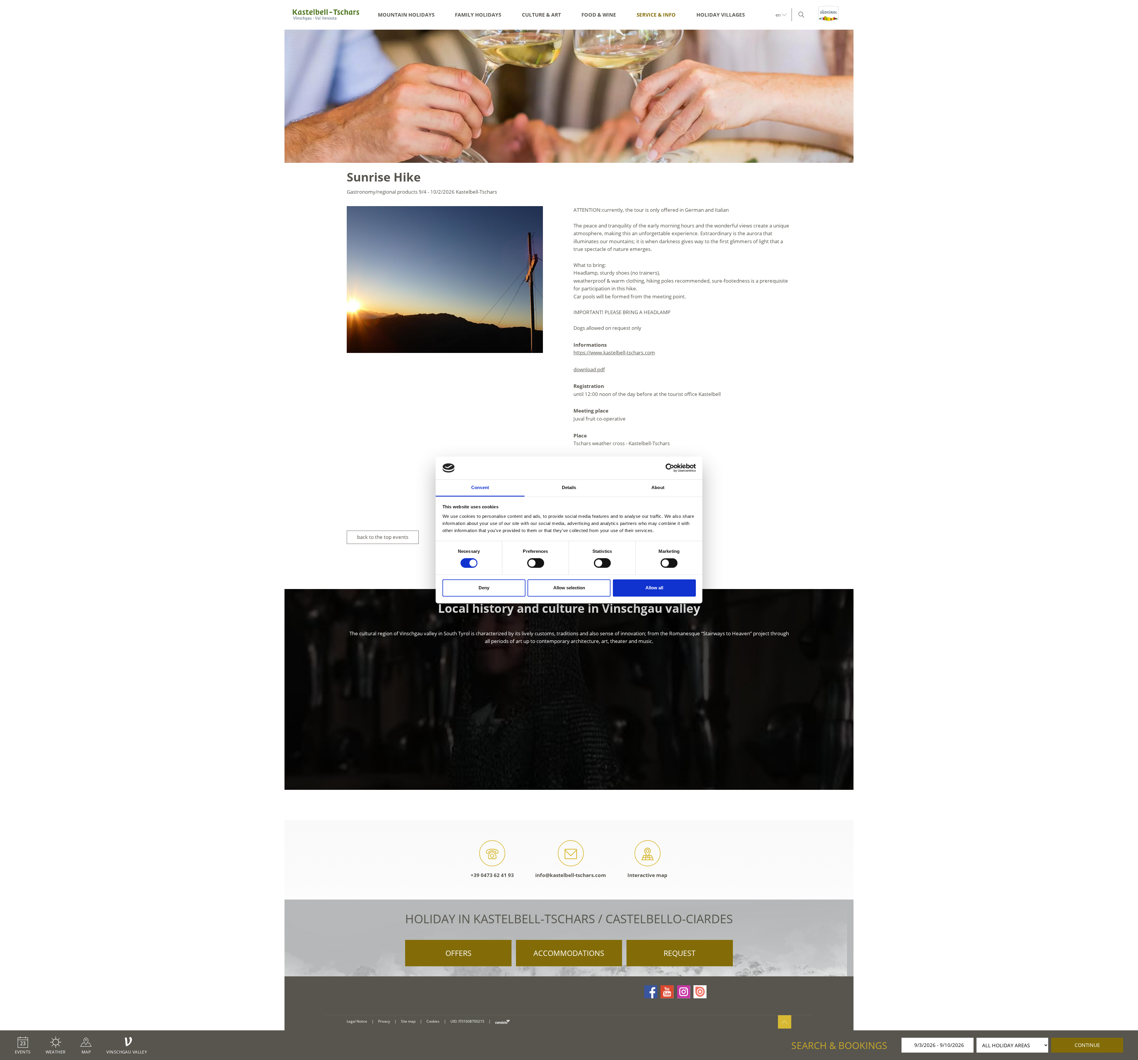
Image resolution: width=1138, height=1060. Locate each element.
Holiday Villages (720, 14)
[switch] (535, 563)
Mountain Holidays (406, 14)
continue (1087, 1045)
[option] (568, 96)
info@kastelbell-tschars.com (570, 875)
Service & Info (656, 14)
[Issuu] (700, 991)
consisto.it (502, 1021)
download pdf (589, 369)
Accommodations (568, 953)
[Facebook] (650, 991)
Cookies (432, 1021)
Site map (408, 1021)
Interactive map (647, 875)
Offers (458, 953)
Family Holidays (478, 14)
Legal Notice (357, 1021)
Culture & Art (541, 14)
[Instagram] (683, 991)
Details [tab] (569, 487)
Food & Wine (598, 14)
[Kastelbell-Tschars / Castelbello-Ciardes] (325, 14)
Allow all (654, 587)
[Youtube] (667, 991)
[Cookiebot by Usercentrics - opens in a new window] (670, 468)
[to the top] (784, 1022)
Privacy (384, 1021)
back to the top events (382, 537)
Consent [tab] (480, 487)
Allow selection (569, 587)
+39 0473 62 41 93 (492, 875)
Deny (484, 587)
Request (680, 953)
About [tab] (657, 487)
